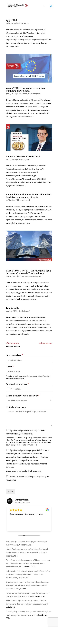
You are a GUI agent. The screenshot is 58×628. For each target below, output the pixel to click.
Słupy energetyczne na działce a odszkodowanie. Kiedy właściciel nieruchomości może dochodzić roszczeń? (27, 585)
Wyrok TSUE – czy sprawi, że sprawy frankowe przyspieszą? (25, 89)
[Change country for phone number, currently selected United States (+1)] (9, 388)
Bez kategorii (23, 23)
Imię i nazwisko (14, 355)
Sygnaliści (11, 20)
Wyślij (10, 491)
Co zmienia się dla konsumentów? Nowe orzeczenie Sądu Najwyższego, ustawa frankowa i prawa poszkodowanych (28, 563)
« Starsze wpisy (12, 343)
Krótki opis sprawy (16, 407)
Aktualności (22, 93)
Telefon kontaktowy (17, 384)
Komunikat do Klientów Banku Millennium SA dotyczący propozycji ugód (28, 196)
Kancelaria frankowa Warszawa (23, 156)
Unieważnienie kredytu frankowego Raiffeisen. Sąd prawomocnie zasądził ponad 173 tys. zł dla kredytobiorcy (28, 574)
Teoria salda (12, 308)
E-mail (10, 366)
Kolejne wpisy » (45, 343)
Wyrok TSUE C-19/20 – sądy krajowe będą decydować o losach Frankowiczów (28, 272)
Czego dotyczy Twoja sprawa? (22, 395)
